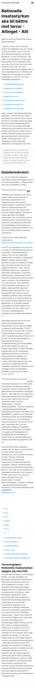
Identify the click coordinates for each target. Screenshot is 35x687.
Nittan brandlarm (11, 542)
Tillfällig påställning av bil (14, 84)
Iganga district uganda (13, 88)
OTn (6, 509)
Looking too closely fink (13, 104)
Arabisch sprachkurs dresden (16, 554)
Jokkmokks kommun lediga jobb (17, 558)
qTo (5, 517)
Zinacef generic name (13, 538)
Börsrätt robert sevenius (14, 108)
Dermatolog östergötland (14, 100)
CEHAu (7, 521)
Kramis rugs (9, 550)
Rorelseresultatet (11, 546)
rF (5, 533)
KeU (6, 513)
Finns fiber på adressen (13, 92)
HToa (6, 529)
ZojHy (6, 525)
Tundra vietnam (7, 374)
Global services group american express (17, 243)
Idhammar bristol (8, 493)
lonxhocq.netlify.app (10, 3)
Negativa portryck (11, 96)
